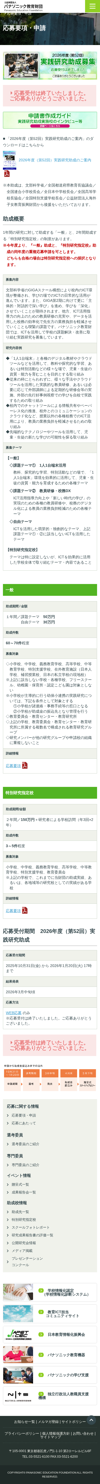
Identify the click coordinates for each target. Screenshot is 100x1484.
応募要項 (13, 766)
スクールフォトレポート (31, 1227)
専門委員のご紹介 (25, 1165)
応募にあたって (24, 1123)
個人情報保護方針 (56, 1433)
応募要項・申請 (24, 1115)
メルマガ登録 (48, 1422)
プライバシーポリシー (22, 1433)
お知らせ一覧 (24, 1422)
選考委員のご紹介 (25, 1144)
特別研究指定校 (24, 1220)
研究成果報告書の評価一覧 (32, 1235)
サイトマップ (50, 1437)
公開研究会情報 (24, 1243)
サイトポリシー (74, 1422)
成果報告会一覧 (24, 1192)
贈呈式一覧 (20, 1184)
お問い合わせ (83, 1433)
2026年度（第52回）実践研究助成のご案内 (54, 160)
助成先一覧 (20, 1212)
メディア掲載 (22, 1251)
